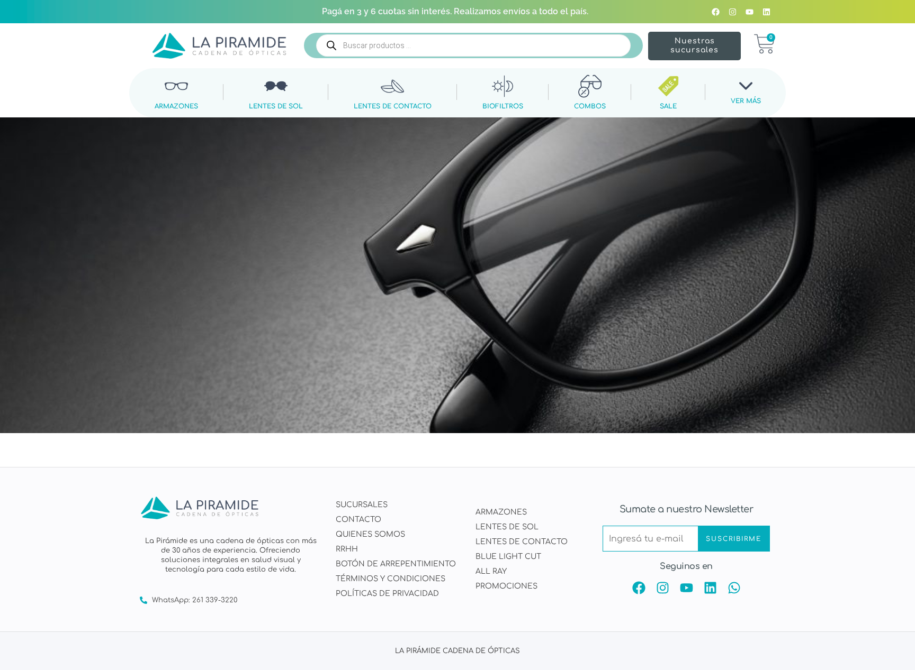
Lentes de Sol (276, 106)
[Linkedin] (766, 11)
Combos (590, 106)
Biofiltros (502, 106)
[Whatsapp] (734, 587)
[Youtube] (749, 11)
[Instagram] (732, 11)
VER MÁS (746, 101)
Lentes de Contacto (393, 106)
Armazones (176, 106)
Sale (668, 106)
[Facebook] (715, 11)
